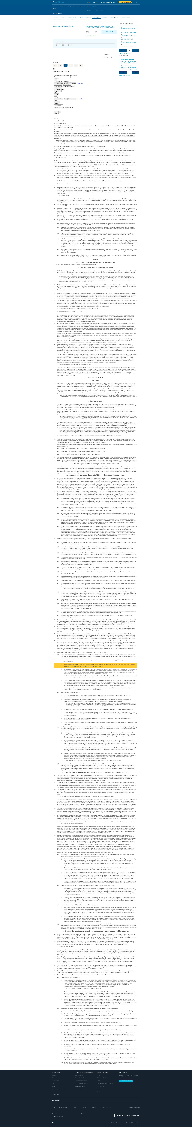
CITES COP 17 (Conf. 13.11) (72, 988)
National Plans (126, 17)
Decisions (79, 6)
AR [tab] (55, 65)
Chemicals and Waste (80, 1077)
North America (100, 1086)
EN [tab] (65, 65)
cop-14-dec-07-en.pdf (63, 71)
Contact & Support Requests (124, 1122)
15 (103, 583)
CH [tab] (60, 65)
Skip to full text (109, 31)
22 (115, 942)
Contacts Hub (55, 1094)
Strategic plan (88, 17)
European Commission (134, 1107)
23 (114, 985)
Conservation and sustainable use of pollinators (129, 46)
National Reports (114, 17)
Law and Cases (55, 1080)
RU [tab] (75, 65)
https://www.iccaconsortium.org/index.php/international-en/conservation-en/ (93, 677)
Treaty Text (80, 17)
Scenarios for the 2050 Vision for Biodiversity (129, 32)
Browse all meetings (124, 75)
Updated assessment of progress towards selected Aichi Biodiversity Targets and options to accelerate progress (129, 28)
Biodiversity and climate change (129, 42)
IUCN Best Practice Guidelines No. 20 (73, 660)
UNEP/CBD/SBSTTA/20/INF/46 (66, 277)
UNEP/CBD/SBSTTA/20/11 (67, 290)
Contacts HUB (71, 19)
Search (133, 2)
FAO (75, 1107)
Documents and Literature (58, 1089)
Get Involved (133, 1122)
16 (85, 654)
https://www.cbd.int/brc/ (66, 183)
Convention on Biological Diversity (69, 6)
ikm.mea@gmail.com (58, 1116)
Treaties (95, 2)
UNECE (94, 1107)
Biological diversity (79, 1075)
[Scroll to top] (188, 1123)
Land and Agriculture (80, 1086)
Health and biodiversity (127, 39)
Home (54, 6)
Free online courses (126, 2)
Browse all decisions (124, 53)
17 (107, 673)
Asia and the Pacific (101, 1077)
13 (67, 423)
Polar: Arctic (100, 1089)
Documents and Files (59, 19)
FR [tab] (70, 65)
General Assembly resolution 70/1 (68, 181)
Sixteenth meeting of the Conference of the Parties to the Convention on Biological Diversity (129, 67)
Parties (102, 2)
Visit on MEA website (91, 35)
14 (128, 425)
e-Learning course (82, 19)
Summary (56, 17)
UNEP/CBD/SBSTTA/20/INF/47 (85, 281)
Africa (98, 1075)
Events (53, 1083)
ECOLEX (109, 1107)
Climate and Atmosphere (81, 1080)
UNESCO (85, 1107)
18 (122, 700)
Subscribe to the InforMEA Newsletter (127, 1115)
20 (62, 789)
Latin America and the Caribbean (105, 1083)
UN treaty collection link (93, 19)
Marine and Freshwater (80, 1089)
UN (55, 1107)
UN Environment (63, 1107)
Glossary (54, 1091)
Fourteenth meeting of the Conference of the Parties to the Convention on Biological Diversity (100, 26)
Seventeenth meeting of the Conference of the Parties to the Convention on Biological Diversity (129, 61)
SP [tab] (81, 65)
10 (108, 357)
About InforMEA (114, 1122)
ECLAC (103, 1107)
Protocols (63, 17)
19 (121, 753)
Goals (53, 1086)
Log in (138, 1122)
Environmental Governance (81, 1083)
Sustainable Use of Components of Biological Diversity (82, 427)
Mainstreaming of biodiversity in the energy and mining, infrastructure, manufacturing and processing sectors (129, 35)
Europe (99, 1080)
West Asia (99, 1091)
